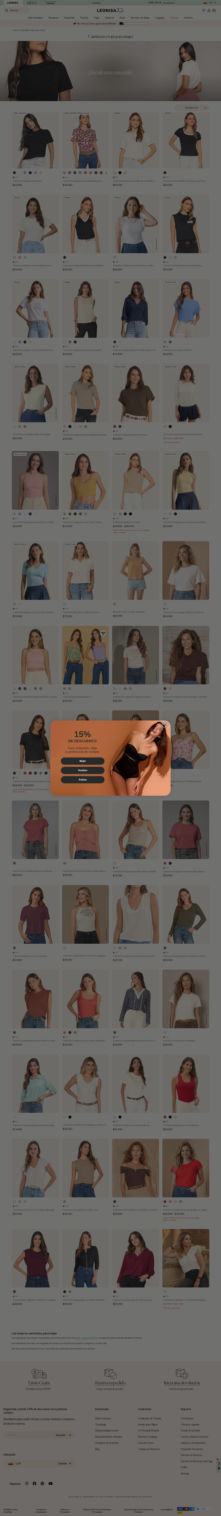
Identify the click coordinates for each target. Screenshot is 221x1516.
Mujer (83, 761)
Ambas (83, 779)
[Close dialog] (165, 725)
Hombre (82, 770)
